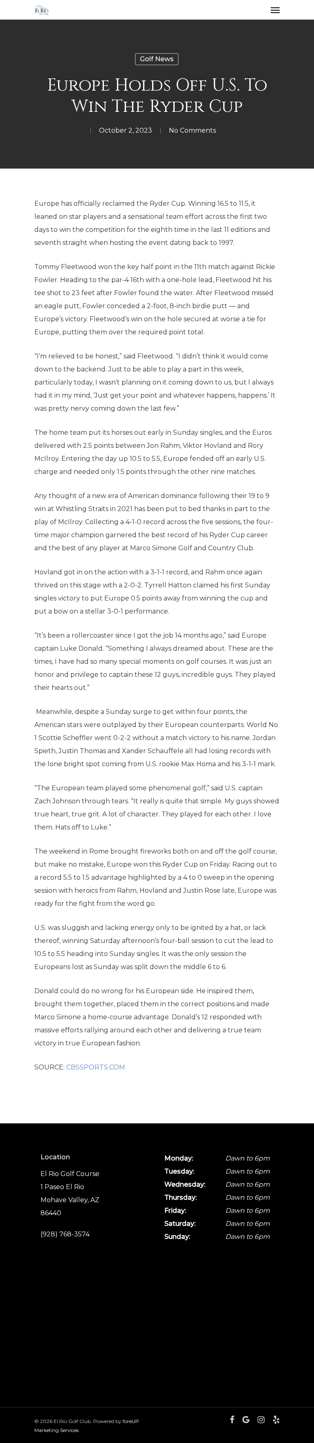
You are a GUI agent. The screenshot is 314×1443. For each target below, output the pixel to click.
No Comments (192, 130)
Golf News (157, 59)
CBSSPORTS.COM (95, 1067)
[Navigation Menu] (275, 10)
